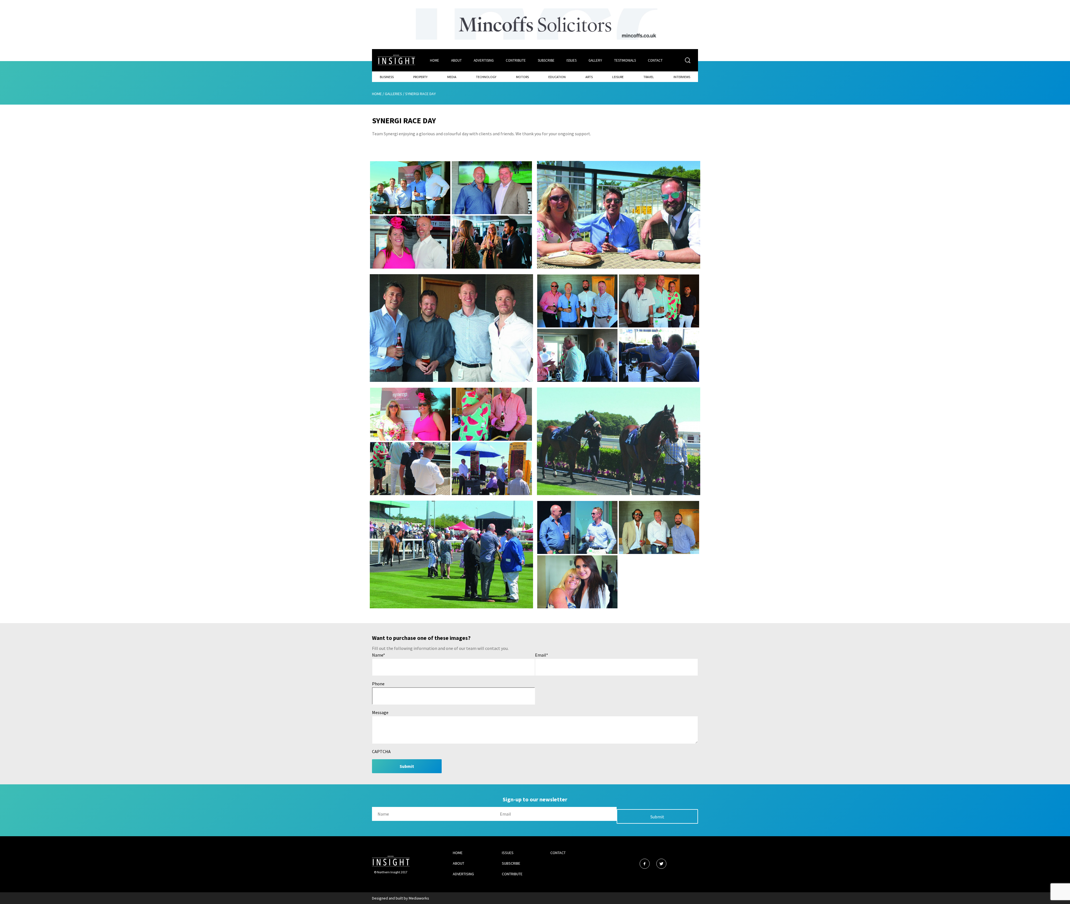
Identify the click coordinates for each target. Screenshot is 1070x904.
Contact (655, 60)
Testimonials (625, 60)
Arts (589, 77)
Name (378, 655)
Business (387, 77)
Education (557, 77)
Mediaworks (419, 898)
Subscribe (546, 60)
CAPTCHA (381, 751)
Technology (486, 77)
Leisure (618, 77)
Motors (522, 77)
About (456, 60)
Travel (648, 77)
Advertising (484, 60)
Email (541, 655)
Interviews (681, 77)
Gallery (595, 60)
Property (420, 77)
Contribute (516, 60)
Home (434, 60)
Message (380, 712)
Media (451, 77)
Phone (378, 683)
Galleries (393, 93)
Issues (571, 60)
